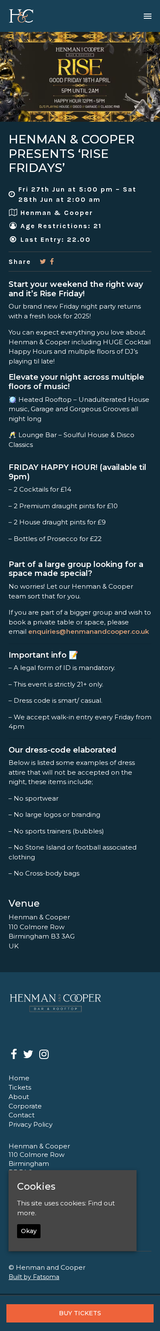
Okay (29, 1231)
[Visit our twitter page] (43, 261)
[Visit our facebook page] (52, 261)
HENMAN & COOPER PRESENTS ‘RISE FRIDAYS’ (71, 153)
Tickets (20, 1087)
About (19, 1097)
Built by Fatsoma (34, 1277)
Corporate (25, 1106)
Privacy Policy (30, 1124)
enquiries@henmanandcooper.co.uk (88, 631)
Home (19, 1078)
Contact (22, 1115)
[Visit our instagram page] (44, 1056)
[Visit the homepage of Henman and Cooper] (21, 16)
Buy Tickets (80, 1313)
